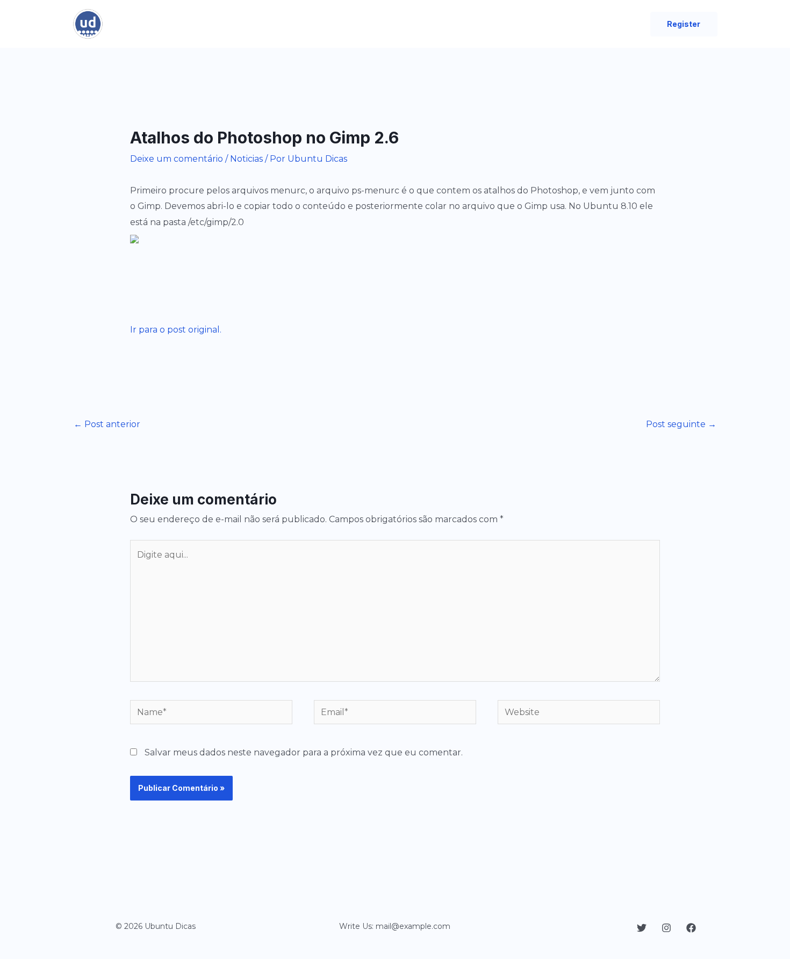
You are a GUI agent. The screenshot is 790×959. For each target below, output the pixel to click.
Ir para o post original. (175, 330)
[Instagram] (666, 928)
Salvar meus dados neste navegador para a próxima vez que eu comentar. (304, 752)
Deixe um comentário (176, 159)
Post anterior (107, 424)
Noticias (246, 159)
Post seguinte (681, 424)
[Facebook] (691, 928)
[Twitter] (642, 928)
